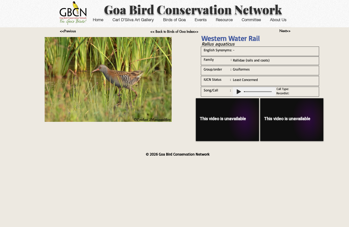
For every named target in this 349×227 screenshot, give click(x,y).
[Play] (239, 91)
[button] (200, 19)
